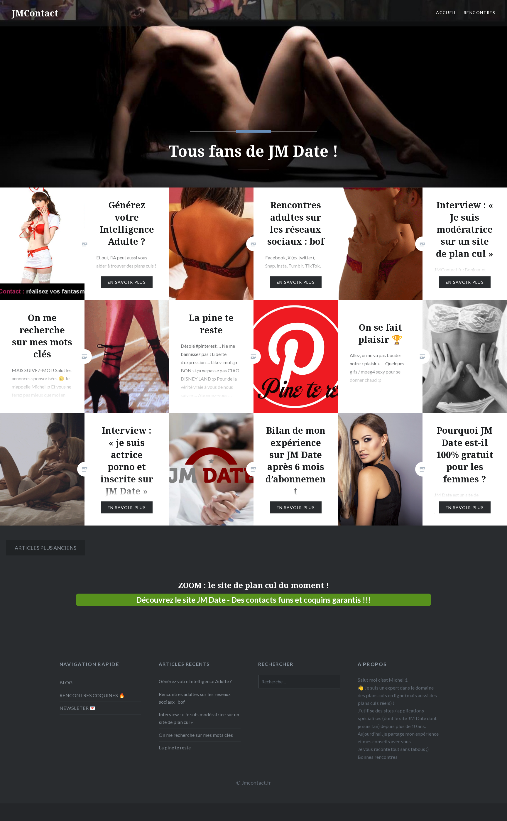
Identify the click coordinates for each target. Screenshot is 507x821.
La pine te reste (175, 747)
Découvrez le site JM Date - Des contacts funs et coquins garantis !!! (253, 599)
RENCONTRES (479, 12)
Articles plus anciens (45, 548)
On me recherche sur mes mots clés (196, 735)
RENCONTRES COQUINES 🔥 (92, 695)
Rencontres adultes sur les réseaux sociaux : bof (195, 698)
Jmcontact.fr (256, 782)
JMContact (35, 13)
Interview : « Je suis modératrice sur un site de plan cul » (199, 718)
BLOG (66, 682)
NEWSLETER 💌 (77, 708)
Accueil (446, 12)
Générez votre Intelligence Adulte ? (195, 681)
